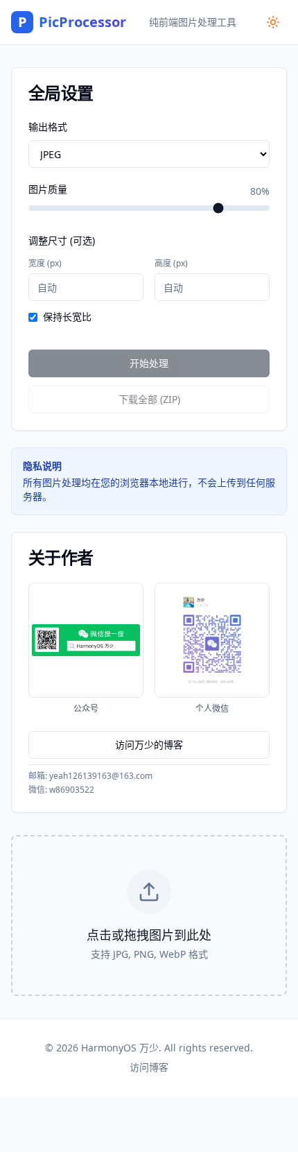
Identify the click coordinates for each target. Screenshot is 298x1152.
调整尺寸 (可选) (61, 240)
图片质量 (47, 190)
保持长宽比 (67, 317)
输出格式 (47, 126)
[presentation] (149, 915)
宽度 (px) (45, 263)
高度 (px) (171, 263)
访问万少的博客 (149, 744)
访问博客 (149, 1067)
